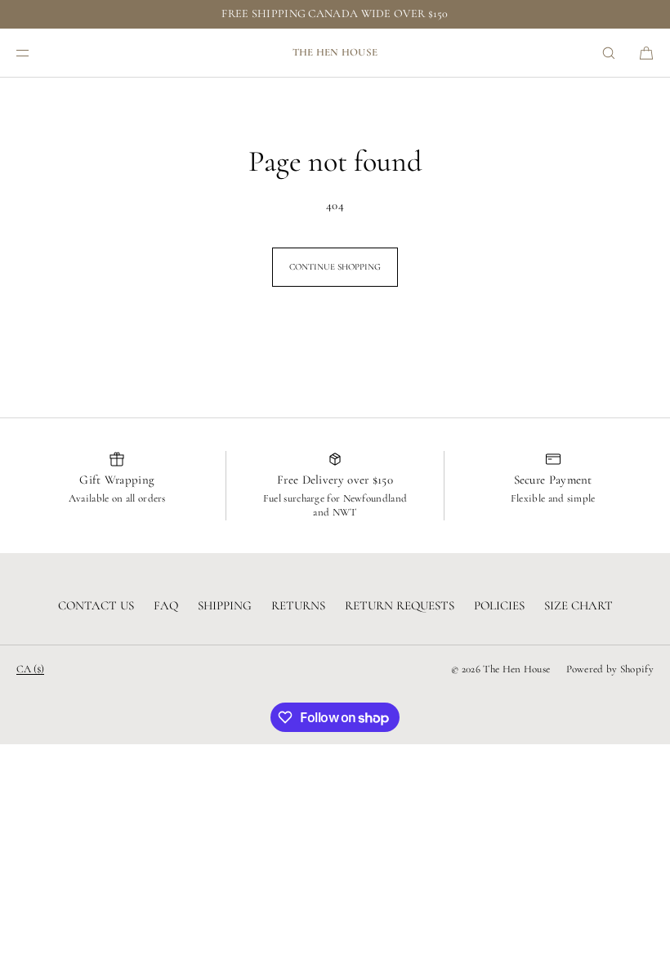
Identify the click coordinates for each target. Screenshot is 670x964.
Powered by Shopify (610, 669)
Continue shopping (335, 266)
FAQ (166, 605)
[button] (609, 53)
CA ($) (30, 669)
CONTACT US (96, 605)
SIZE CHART (578, 605)
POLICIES (499, 605)
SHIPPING (225, 605)
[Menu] (36, 53)
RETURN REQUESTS (399, 605)
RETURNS (298, 605)
